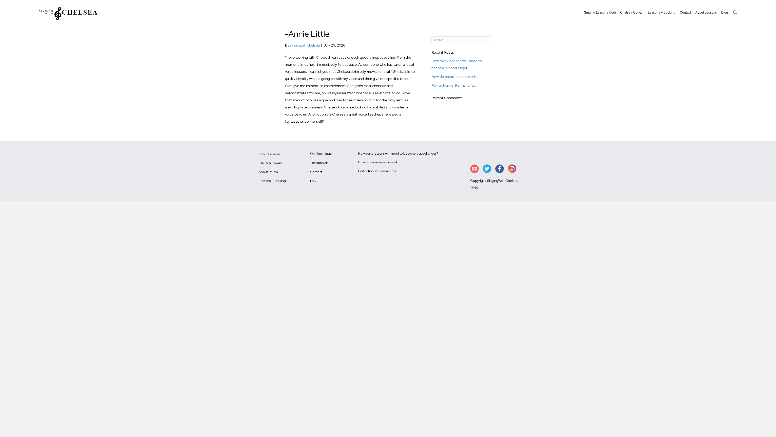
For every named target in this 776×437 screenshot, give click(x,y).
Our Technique (321, 154)
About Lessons (706, 12)
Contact (685, 12)
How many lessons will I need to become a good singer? (398, 153)
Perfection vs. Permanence (453, 85)
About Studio (268, 172)
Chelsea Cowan (631, 12)
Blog (724, 12)
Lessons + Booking (661, 12)
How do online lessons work (453, 76)
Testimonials (319, 163)
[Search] (732, 12)
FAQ (313, 181)
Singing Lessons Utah (600, 12)
